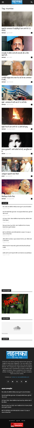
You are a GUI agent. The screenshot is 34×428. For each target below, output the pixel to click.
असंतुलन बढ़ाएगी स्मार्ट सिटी (10, 174)
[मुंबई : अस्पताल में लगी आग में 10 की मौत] (17, 92)
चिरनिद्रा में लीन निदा (8, 196)
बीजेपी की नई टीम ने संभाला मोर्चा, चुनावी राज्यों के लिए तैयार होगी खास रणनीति (16, 246)
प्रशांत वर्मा (3, 153)
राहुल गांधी (18, 420)
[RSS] (17, 381)
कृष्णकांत (3, 176)
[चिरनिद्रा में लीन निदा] (17, 186)
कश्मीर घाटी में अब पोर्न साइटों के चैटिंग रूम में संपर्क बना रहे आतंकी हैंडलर (17, 253)
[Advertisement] (14, 274)
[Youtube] (26, 381)
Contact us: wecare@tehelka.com (20, 377)
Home (3, 6)
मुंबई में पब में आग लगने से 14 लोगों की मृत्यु (15, 127)
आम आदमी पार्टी (12, 420)
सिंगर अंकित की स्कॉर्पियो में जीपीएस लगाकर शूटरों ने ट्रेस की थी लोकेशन (17, 206)
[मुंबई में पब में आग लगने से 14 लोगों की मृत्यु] (17, 116)
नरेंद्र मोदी (23, 420)
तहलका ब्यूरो (4, 32)
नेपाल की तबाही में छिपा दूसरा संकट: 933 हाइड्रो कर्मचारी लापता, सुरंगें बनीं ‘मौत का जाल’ (17, 212)
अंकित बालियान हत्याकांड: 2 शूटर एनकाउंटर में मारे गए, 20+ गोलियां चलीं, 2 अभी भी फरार (17, 239)
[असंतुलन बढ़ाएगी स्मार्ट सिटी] (17, 164)
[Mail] (12, 381)
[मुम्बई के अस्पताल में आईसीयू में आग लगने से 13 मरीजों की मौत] (17, 18)
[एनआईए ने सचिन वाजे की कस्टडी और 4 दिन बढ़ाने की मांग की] (17, 43)
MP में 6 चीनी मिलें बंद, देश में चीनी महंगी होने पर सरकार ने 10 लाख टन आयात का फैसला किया (17, 233)
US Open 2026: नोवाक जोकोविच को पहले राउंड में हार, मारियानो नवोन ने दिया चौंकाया (17, 219)
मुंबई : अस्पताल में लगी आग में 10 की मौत (14, 102)
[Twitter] (21, 381)
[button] (2, 2)
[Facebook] (8, 381)
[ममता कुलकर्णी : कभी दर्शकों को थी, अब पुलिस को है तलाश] (17, 139)
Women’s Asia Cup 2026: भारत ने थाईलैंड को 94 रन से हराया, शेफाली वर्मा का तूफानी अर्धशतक (16, 226)
